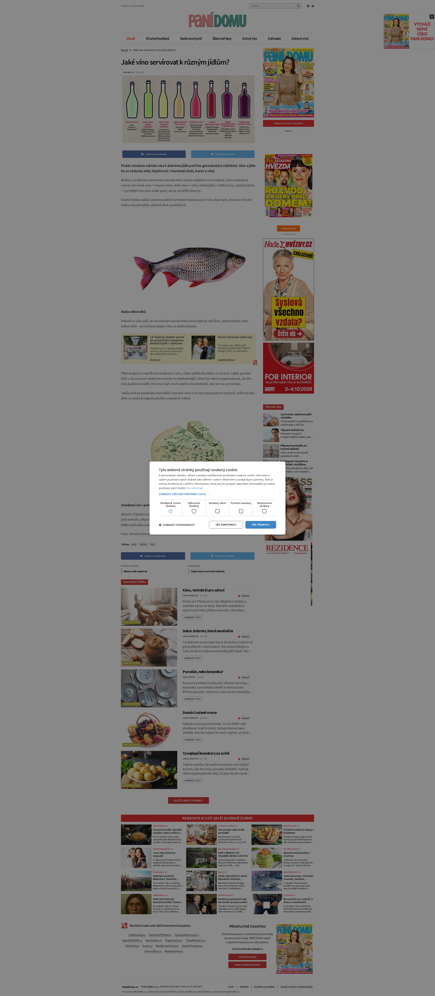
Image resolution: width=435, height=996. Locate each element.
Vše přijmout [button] (261, 524)
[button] (217, 494)
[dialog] (217, 498)
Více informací (195, 488)
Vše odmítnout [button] (226, 524)
